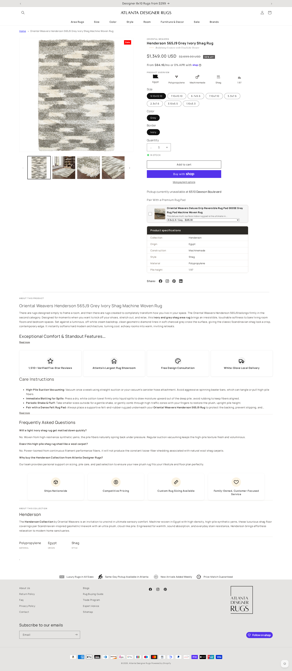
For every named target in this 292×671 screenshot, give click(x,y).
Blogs (86, 588)
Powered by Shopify (161, 663)
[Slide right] (129, 167)
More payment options (184, 182)
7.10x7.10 (214, 96)
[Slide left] (23, 167)
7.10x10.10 (177, 96)
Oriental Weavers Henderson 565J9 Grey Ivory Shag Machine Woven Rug (72, 31)
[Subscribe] (76, 635)
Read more (24, 342)
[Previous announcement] (20, 3)
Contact (24, 611)
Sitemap (88, 611)
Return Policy (27, 594)
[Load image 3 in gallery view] (88, 167)
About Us (24, 588)
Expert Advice (91, 606)
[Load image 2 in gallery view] (63, 167)
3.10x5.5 (173, 103)
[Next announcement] (271, 3)
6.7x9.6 (196, 96)
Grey (153, 117)
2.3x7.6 (154, 103)
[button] (23, 12)
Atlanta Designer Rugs (140, 663)
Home (22, 31)
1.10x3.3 (191, 103)
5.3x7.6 (232, 96)
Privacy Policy (27, 606)
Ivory (153, 132)
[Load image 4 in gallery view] (113, 167)
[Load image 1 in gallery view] (39, 167)
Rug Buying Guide (93, 594)
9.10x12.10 (156, 96)
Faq (21, 599)
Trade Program (91, 599)
